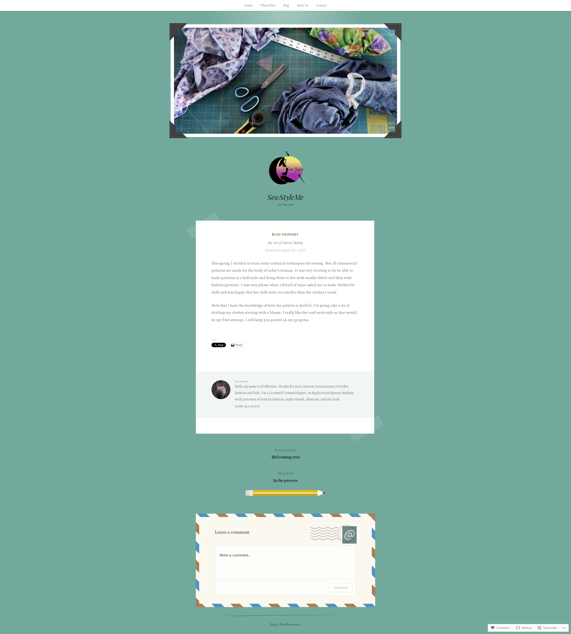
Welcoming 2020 (285, 453)
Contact (321, 5)
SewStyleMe (285, 197)
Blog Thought (285, 234)
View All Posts (247, 406)
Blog (286, 5)
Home (249, 5)
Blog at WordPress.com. (285, 624)
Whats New (268, 5)
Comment (341, 587)
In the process (285, 477)
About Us (302, 5)
